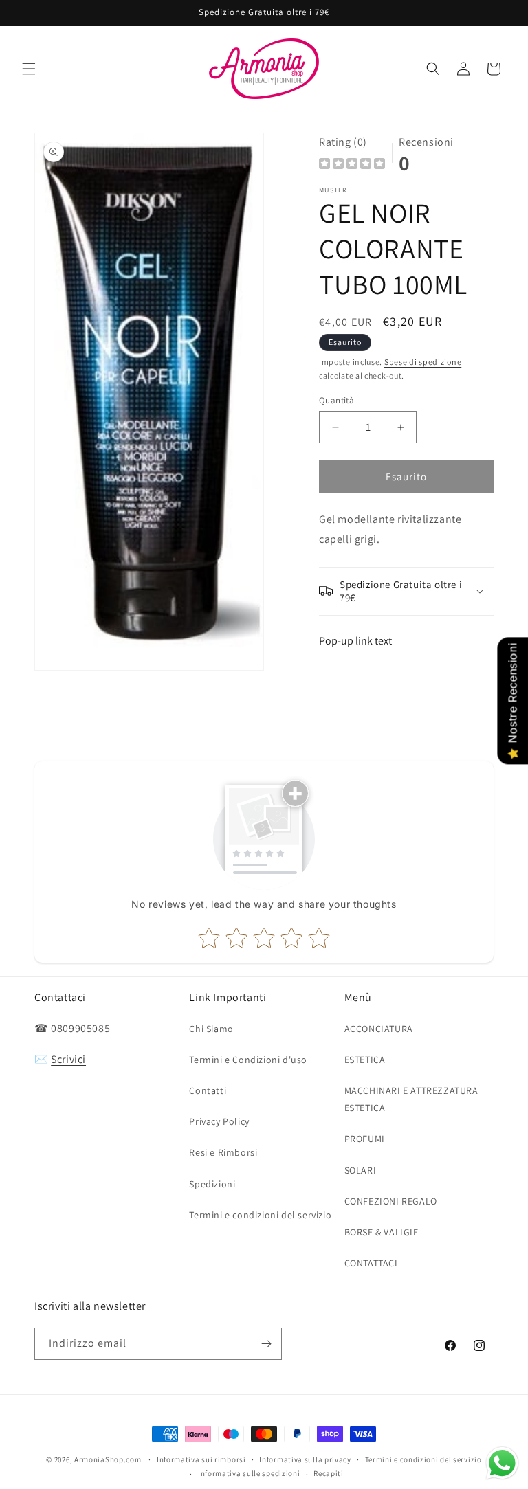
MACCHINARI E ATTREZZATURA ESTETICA (411, 1099)
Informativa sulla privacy (305, 1459)
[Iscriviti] (266, 1344)
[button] (29, 69)
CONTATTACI (371, 1263)
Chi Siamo (211, 1028)
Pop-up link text (355, 641)
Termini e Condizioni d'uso (248, 1059)
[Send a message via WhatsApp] (502, 1463)
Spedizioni (212, 1184)
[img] (352, 165)
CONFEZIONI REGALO (390, 1201)
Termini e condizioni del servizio (260, 1215)
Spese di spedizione (422, 362)
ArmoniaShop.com (108, 1459)
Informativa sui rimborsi (201, 1459)
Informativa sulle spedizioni (249, 1473)
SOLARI (360, 1170)
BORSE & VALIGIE (381, 1232)
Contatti (207, 1090)
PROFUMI (364, 1138)
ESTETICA (365, 1059)
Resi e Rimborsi (223, 1152)
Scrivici (68, 1059)
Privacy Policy (219, 1121)
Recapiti (329, 1473)
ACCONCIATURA (378, 1028)
